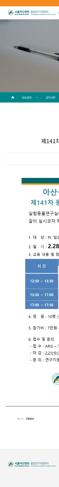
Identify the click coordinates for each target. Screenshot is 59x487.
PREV (30, 419)
